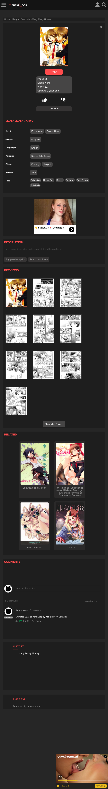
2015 (33, 172)
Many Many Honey (29, 653)
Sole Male (35, 185)
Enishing (35, 164)
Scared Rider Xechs (40, 156)
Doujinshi (35, 139)
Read (54, 71)
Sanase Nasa (53, 131)
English (34, 148)
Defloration (35, 180)
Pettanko (70, 180)
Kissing (59, 180)
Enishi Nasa (36, 131)
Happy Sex (48, 180)
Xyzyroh (47, 164)
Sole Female (82, 180)
